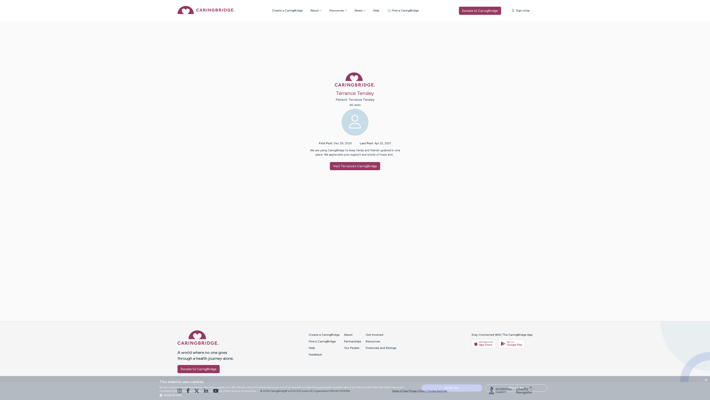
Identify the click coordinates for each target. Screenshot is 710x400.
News (358, 10)
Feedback (315, 354)
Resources (336, 10)
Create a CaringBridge (287, 10)
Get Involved (374, 334)
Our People (351, 348)
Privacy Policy (417, 391)
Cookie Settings (437, 391)
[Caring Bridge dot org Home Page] (206, 13)
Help (376, 10)
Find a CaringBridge (322, 341)
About (314, 10)
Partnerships (352, 341)
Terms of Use (400, 391)
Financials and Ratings (381, 348)
